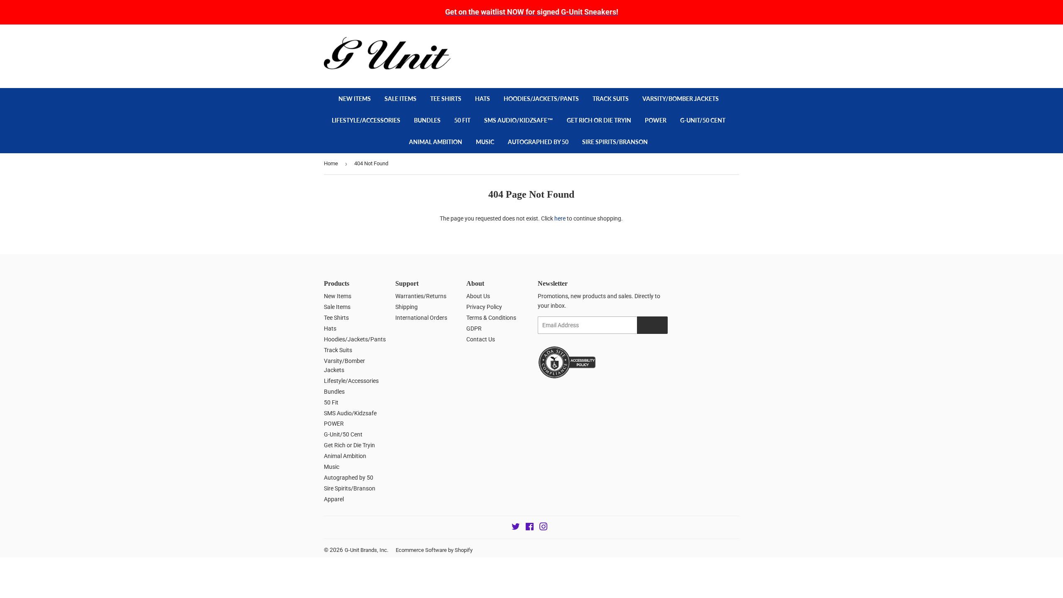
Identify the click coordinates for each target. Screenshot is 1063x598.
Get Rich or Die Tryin (599, 120)
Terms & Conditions (491, 317)
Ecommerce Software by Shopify (434, 550)
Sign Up (652, 325)
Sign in (679, 41)
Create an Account (718, 41)
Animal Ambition (435, 141)
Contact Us (480, 339)
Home (331, 163)
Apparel (334, 499)
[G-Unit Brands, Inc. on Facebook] (529, 527)
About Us (478, 296)
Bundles (427, 120)
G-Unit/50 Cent (702, 120)
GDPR (474, 328)
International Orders (421, 317)
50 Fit (462, 120)
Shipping (406, 307)
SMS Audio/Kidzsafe (350, 413)
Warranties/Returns (420, 296)
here (560, 218)
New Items (354, 98)
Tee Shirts (445, 98)
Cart (723, 60)
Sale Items (400, 98)
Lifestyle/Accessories (366, 120)
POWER (655, 120)
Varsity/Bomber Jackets (680, 98)
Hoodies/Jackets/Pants (541, 98)
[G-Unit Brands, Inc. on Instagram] (543, 527)
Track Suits (611, 98)
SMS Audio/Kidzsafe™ (518, 120)
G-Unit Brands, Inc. (366, 550)
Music (485, 141)
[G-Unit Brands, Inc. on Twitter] (516, 527)
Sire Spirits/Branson (615, 141)
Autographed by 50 (538, 141)
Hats (482, 98)
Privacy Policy (484, 307)
